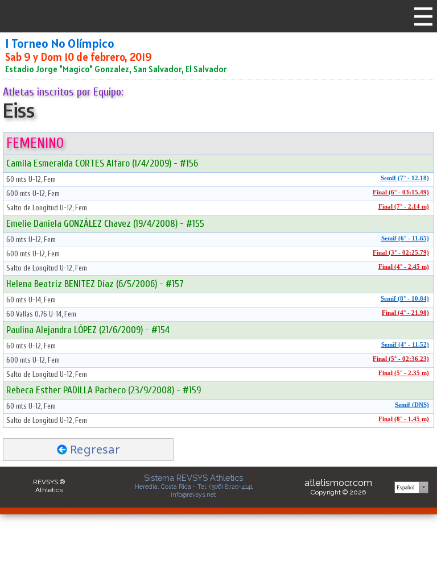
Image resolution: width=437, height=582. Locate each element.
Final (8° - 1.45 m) (403, 419)
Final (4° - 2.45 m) (403, 267)
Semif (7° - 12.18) (405, 178)
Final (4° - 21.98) (405, 313)
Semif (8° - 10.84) (405, 299)
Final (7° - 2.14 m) (403, 206)
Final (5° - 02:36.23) (401, 359)
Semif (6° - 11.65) (405, 238)
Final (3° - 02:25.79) (401, 253)
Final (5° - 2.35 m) (403, 373)
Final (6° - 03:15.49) (401, 192)
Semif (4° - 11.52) (405, 345)
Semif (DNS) (412, 405)
